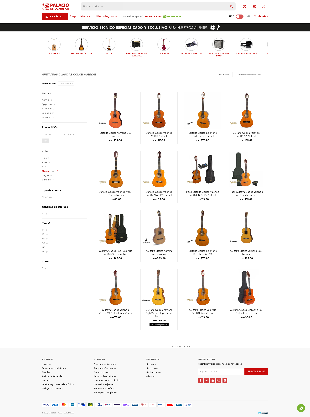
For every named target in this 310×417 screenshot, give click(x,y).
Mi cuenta (151, 364)
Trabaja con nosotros (52, 388)
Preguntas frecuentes (105, 368)
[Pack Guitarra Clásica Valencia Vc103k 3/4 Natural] (246, 169)
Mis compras (152, 368)
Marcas (85, 16)
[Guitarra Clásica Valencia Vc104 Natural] (159, 110)
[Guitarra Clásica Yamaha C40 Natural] (115, 110)
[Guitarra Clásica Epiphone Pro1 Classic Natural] (202, 110)
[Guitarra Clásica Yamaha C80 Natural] (246, 228)
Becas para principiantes (105, 392)
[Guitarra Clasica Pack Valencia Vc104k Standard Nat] (115, 228)
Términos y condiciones (54, 368)
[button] (231, 6)
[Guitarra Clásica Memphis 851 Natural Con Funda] (246, 287)
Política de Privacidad (52, 376)
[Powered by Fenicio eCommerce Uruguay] (263, 413)
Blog (73, 16)
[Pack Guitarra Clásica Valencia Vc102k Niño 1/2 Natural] (202, 169)
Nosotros (46, 364)
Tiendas (262, 16)
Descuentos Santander (105, 364)
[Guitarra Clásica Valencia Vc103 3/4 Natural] (246, 110)
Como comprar (101, 372)
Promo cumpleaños (104, 388)
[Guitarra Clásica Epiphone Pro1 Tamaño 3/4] (202, 228)
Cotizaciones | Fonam (104, 384)
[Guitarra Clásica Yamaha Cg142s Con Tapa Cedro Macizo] (159, 287)
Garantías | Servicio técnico (107, 380)
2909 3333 (155, 16)
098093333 (174, 16)
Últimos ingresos (106, 16)
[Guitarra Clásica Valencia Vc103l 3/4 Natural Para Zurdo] (115, 287)
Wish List (150, 376)
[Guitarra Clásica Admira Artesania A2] (159, 228)
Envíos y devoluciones (105, 376)
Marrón (65, 83)
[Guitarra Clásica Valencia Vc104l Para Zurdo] (202, 287)
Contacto (46, 380)
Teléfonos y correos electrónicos (58, 384)
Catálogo (57, 16)
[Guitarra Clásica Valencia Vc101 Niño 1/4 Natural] (115, 169)
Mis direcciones (153, 372)
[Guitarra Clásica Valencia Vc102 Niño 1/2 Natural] (159, 169)
